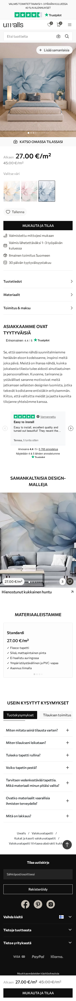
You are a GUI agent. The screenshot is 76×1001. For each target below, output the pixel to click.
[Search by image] (58, 36)
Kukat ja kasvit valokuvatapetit (35, 838)
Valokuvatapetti (42, 833)
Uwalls (21, 833)
